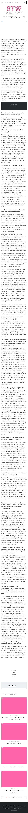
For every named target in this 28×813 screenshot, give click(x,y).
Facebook (14, 670)
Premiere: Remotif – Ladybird (14, 767)
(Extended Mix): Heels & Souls (14, 743)
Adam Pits (19, 39)
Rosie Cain (11, 13)
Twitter (14, 672)
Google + (14, 676)
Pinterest (14, 674)
